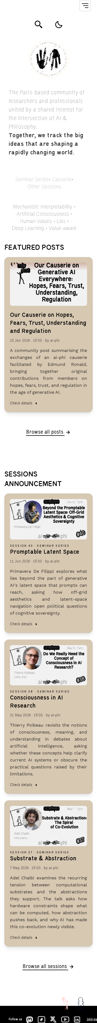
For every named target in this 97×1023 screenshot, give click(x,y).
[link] (48, 334)
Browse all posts (45, 432)
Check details (21, 403)
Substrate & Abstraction (43, 859)
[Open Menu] (85, 5)
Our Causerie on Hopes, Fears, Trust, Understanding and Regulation (48, 323)
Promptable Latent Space (44, 552)
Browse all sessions (45, 966)
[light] (58, 24)
